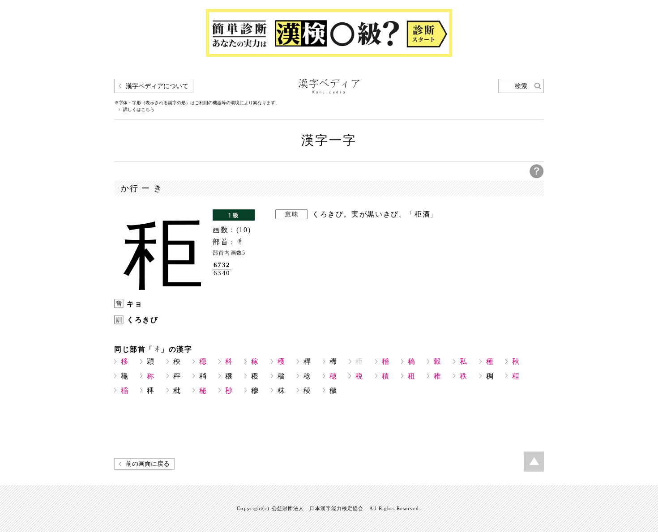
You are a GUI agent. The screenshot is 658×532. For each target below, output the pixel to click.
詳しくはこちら (138, 109)
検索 (521, 86)
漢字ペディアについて (157, 86)
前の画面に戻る (148, 463)
